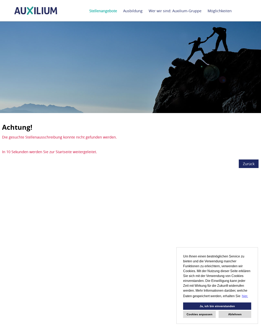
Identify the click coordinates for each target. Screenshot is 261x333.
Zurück (248, 163)
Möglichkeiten (220, 10)
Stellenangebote (103, 10)
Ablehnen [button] (235, 314)
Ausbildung (133, 10)
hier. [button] (245, 296)
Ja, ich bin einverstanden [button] (217, 306)
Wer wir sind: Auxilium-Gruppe (175, 10)
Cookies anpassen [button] (199, 314)
